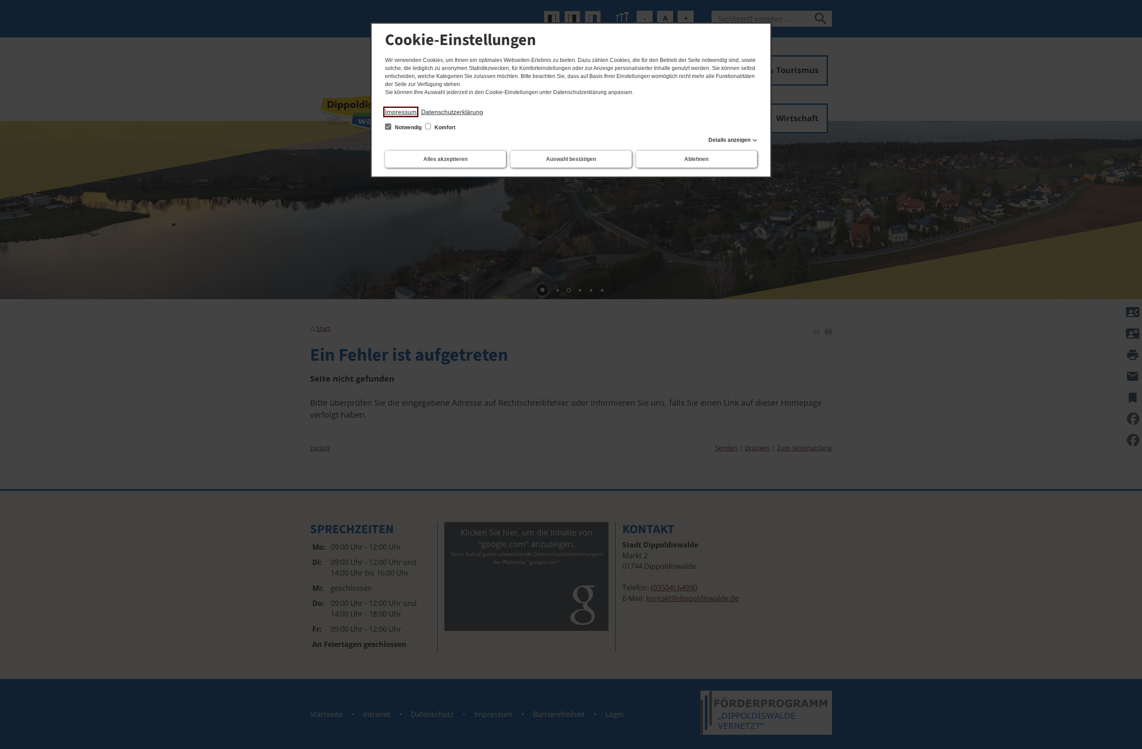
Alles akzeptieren (445, 159)
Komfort (444, 127)
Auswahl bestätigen (571, 159)
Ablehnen (696, 159)
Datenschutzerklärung (452, 111)
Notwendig (408, 127)
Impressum (401, 111)
